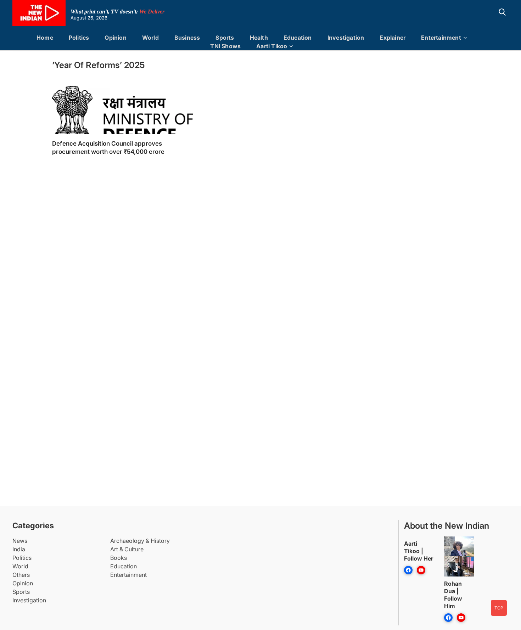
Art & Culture (127, 549)
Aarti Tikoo (271, 46)
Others (21, 574)
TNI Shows (225, 46)
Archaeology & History (140, 540)
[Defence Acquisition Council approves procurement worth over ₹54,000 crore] (122, 120)
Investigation (345, 37)
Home (45, 37)
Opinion (115, 37)
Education (298, 37)
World (150, 37)
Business (187, 37)
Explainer (392, 37)
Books (118, 557)
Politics (79, 37)
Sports (224, 37)
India (18, 549)
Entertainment (441, 37)
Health (259, 37)
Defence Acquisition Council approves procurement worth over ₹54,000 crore (108, 147)
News (19, 540)
